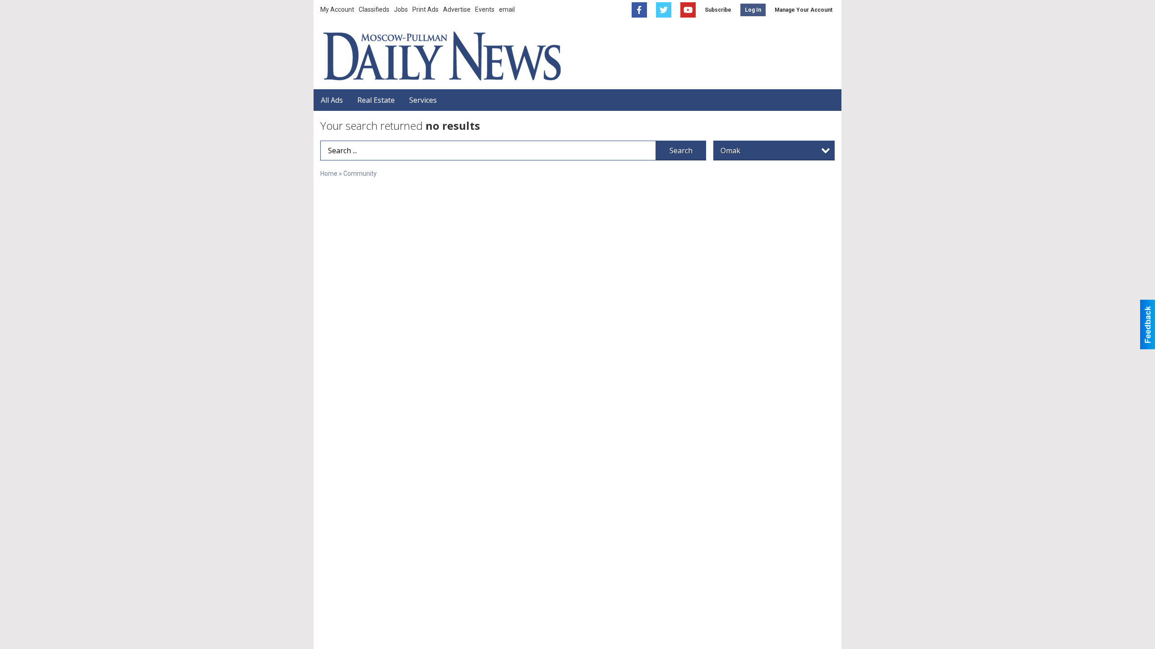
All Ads (332, 100)
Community (360, 173)
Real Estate (376, 100)
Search (681, 150)
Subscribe (718, 10)
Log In (753, 10)
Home (328, 173)
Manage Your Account (803, 10)
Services (423, 100)
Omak (730, 150)
